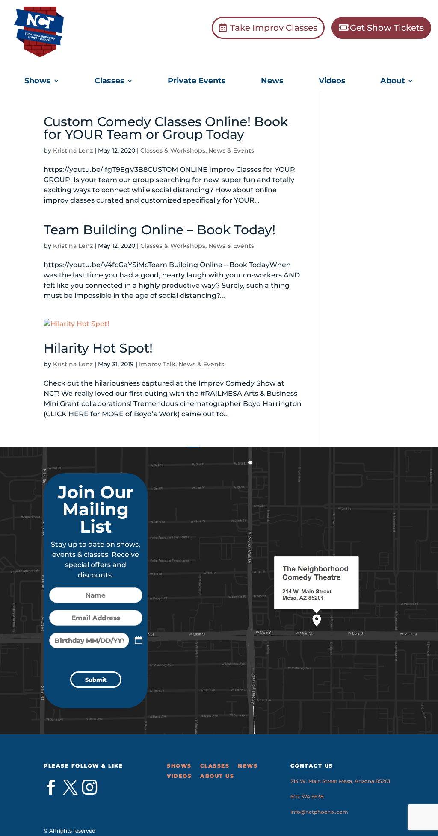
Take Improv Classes (273, 28)
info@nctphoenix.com (319, 812)
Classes (109, 81)
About (392, 81)
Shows (37, 81)
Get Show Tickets (387, 28)
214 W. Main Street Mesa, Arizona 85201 (340, 781)
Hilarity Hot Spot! (98, 348)
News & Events (231, 150)
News (272, 81)
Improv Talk (157, 364)
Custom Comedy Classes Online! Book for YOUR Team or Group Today (166, 128)
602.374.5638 (307, 796)
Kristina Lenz (73, 150)
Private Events (197, 81)
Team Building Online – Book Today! (159, 230)
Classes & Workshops (172, 150)
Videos (332, 81)
